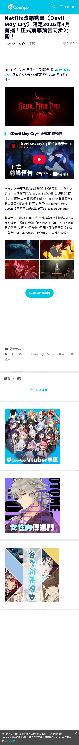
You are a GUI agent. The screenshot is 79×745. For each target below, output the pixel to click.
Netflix (51, 354)
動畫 (61, 354)
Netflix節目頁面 (39, 293)
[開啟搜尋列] (54, 7)
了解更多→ (11, 741)
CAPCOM (15, 354)
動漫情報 (15, 349)
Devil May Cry (34, 354)
